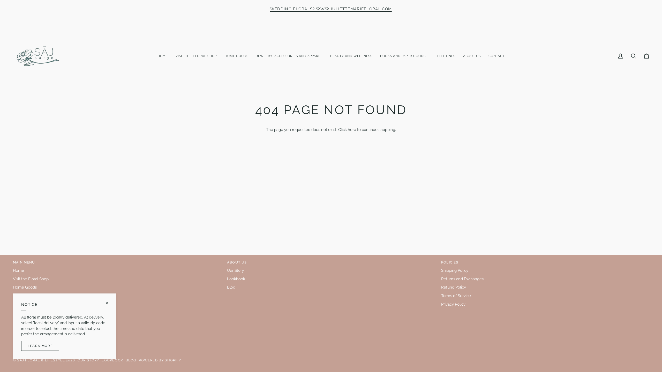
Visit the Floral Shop (31, 279)
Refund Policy (453, 287)
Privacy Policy (453, 304)
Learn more (40, 346)
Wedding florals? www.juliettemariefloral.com (331, 9)
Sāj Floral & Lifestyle (41, 360)
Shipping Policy (454, 270)
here (352, 129)
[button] (196, 56)
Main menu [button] (24, 262)
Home (18, 270)
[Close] (109, 302)
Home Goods (25, 287)
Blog (231, 287)
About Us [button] (237, 262)
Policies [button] (449, 262)
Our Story (235, 270)
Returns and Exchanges (462, 279)
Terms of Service (456, 295)
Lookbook (236, 279)
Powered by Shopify (160, 360)
